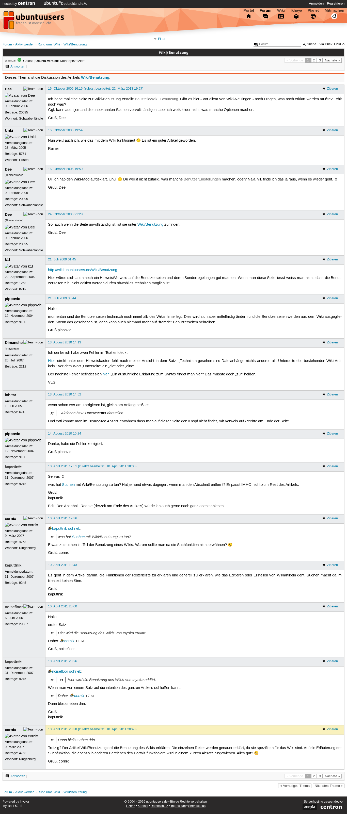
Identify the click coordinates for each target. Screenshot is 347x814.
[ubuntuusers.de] (34, 21)
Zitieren (332, 89)
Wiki (281, 10)
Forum (265, 10)
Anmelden (316, 4)
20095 (23, 112)
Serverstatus (197, 806)
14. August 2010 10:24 (64, 433)
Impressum (178, 806)
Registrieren (335, 4)
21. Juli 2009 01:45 (62, 259)
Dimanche (14, 342)
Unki (9, 130)
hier (105, 374)
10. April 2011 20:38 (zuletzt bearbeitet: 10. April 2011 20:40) (92, 729)
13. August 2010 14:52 (64, 394)
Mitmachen (334, 10)
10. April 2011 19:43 (62, 565)
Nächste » (332, 60)
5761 (22, 154)
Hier (51, 361)
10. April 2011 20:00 (62, 606)
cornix (10, 518)
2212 (22, 366)
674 (21, 412)
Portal (248, 10)
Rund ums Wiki (49, 44)
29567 (23, 624)
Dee (8, 89)
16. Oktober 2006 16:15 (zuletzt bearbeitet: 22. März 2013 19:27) (95, 89)
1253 (22, 283)
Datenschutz (159, 806)
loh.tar (10, 394)
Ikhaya (296, 10)
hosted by (10, 4)
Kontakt (143, 806)
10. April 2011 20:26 (62, 661)
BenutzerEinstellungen (202, 179)
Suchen (68, 485)
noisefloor (14, 606)
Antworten (17, 66)
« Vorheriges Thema (295, 786)
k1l (7, 259)
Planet (313, 10)
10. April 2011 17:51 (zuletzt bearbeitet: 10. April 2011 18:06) (92, 466)
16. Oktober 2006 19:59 (65, 169)
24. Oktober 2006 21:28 (65, 214)
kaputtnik (13, 466)
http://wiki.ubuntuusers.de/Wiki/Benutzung (82, 270)
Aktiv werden (24, 44)
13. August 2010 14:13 (64, 342)
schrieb (74, 528)
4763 (22, 542)
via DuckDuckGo (332, 44)
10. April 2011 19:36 (62, 518)
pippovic (12, 298)
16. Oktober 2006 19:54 (65, 130)
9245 (22, 484)
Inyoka (24, 802)
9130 (22, 322)
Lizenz (130, 806)
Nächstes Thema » (329, 786)
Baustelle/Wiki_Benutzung (156, 99)
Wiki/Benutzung (75, 44)
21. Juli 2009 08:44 (62, 298)
